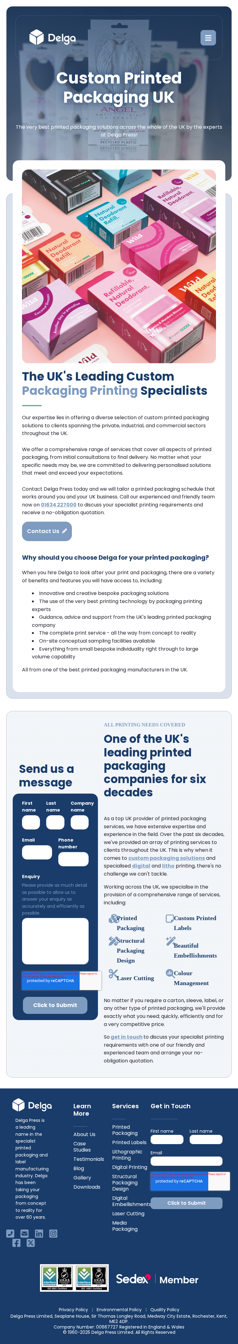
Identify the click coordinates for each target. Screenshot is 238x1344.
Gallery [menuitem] (82, 1177)
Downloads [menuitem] (86, 1187)
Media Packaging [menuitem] (125, 1226)
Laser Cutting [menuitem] (128, 1213)
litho (168, 865)
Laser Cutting (135, 978)
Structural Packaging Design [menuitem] (125, 1182)
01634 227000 (59, 504)
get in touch (127, 1036)
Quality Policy (164, 1310)
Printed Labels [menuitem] (129, 1142)
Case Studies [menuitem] (82, 1146)
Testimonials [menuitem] (88, 1159)
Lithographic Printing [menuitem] (127, 1154)
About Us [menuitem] (84, 1134)
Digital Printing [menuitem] (129, 1167)
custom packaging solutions (166, 858)
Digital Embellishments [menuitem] (131, 1201)
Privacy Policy (73, 1310)
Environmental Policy (119, 1310)
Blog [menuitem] (78, 1168)
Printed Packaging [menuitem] (125, 1130)
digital (141, 865)
